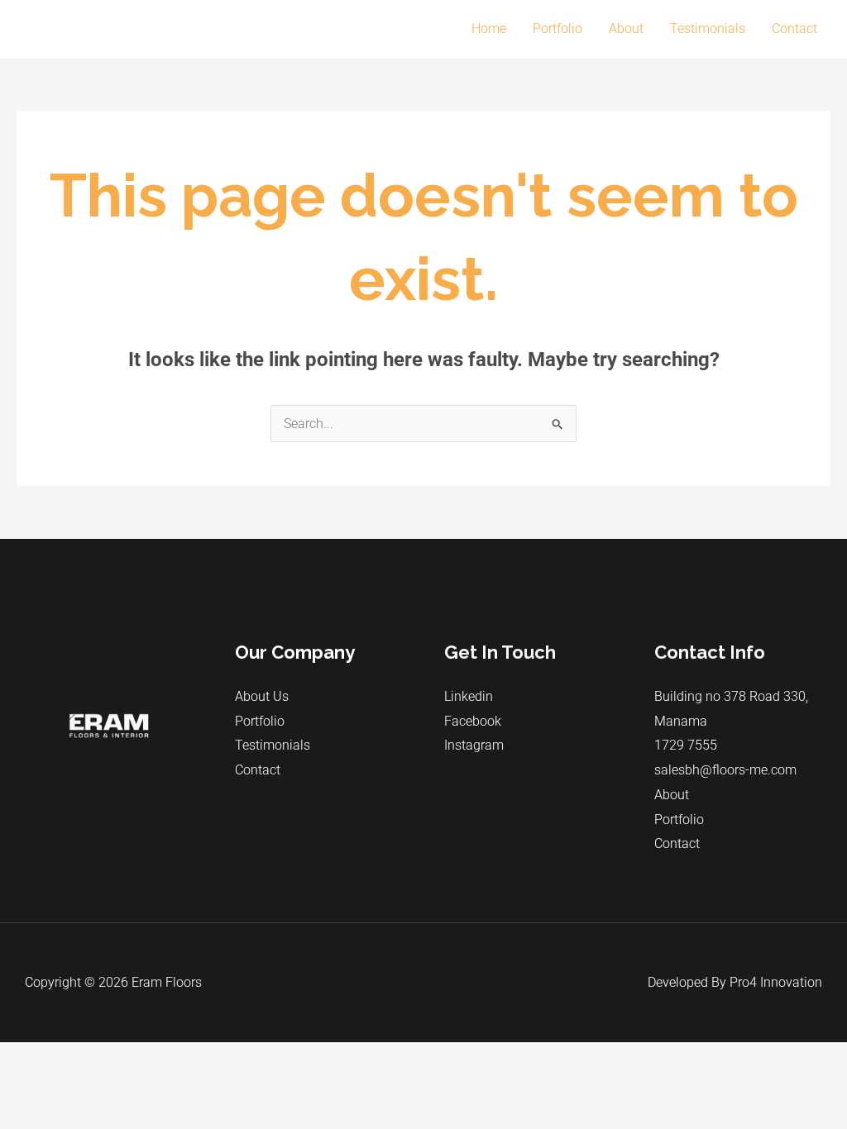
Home (488, 28)
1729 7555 (685, 745)
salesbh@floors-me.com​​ (725, 770)
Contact (794, 28)
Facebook (472, 721)
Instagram (474, 745)
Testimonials (707, 28)
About (626, 28)
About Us (262, 696)
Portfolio (557, 28)
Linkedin (468, 696)
